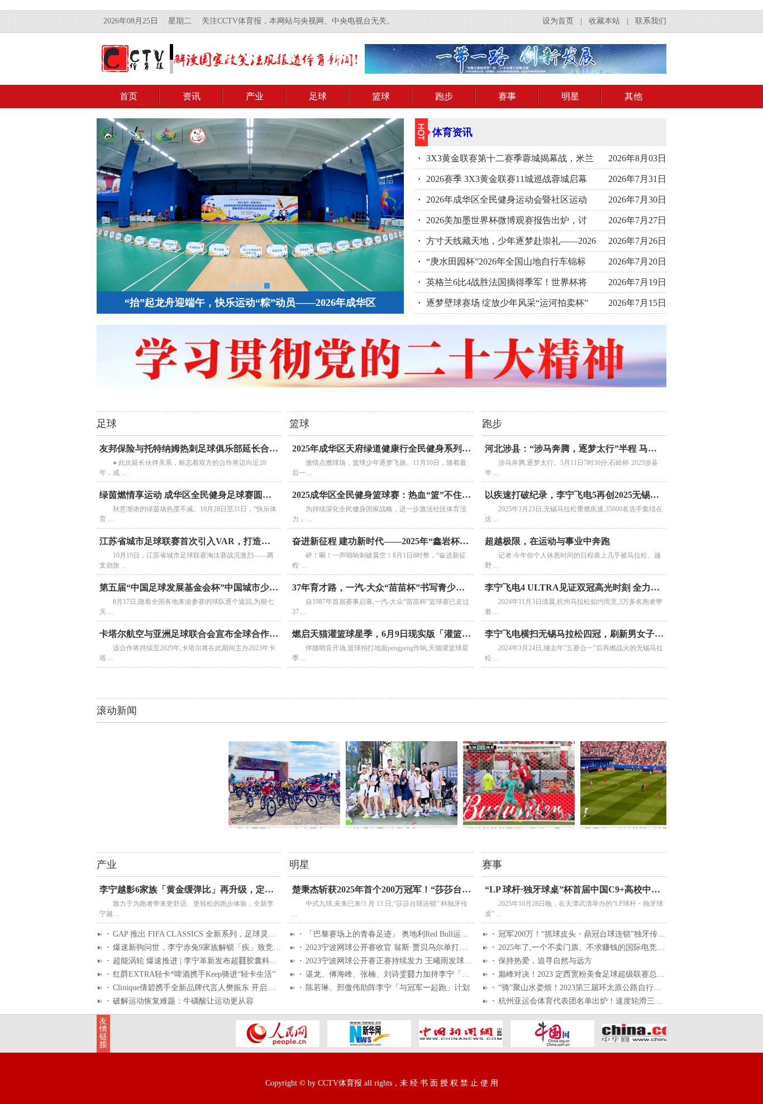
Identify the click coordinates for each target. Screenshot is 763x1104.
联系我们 (650, 21)
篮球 (381, 96)
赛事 (507, 96)
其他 (633, 96)
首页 (128, 96)
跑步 (444, 96)
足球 (318, 96)
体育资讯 (452, 132)
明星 (570, 96)
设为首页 (558, 21)
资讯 (192, 96)
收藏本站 (604, 21)
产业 (255, 96)
